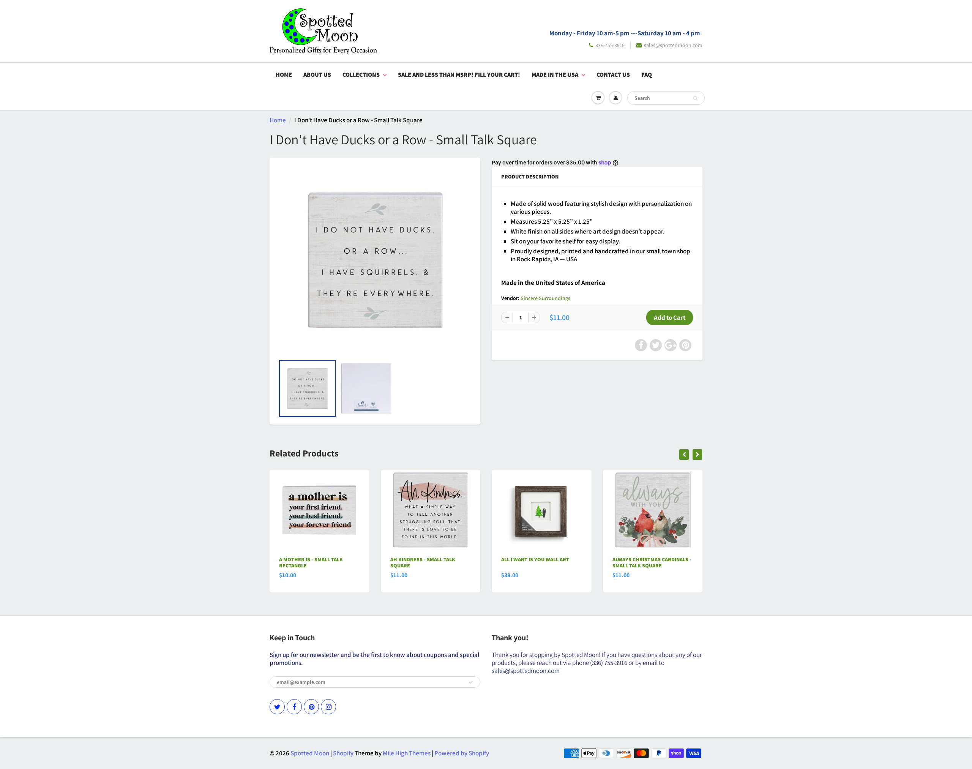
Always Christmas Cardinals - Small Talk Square (651, 562)
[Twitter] (277, 706)
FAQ (646, 75)
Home (284, 75)
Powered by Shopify (461, 753)
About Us (317, 75)
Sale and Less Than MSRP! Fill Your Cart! (459, 75)
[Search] (695, 98)
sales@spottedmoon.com (673, 45)
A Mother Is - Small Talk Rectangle (311, 562)
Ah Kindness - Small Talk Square (422, 562)
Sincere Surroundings (545, 298)
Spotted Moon (309, 753)
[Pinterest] (311, 706)
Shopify (343, 753)
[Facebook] (294, 706)
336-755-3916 (610, 45)
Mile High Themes (407, 753)
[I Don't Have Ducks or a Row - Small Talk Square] (375, 260)
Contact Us (613, 75)
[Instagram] (328, 706)
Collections (361, 75)
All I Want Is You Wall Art (535, 559)
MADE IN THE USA (555, 75)
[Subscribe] (470, 682)
